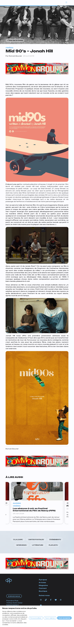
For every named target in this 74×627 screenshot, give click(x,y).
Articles (42, 582)
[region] (37, 616)
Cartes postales (36, 539)
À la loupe (18, 539)
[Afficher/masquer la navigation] (66, 2)
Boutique (43, 591)
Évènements (55, 539)
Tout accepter (64, 618)
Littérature (37, 545)
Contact (43, 588)
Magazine (43, 585)
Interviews (21, 545)
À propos (43, 580)
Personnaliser (36, 618)
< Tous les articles (15, 40)
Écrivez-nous (14, 596)
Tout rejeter (50, 618)
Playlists (53, 545)
